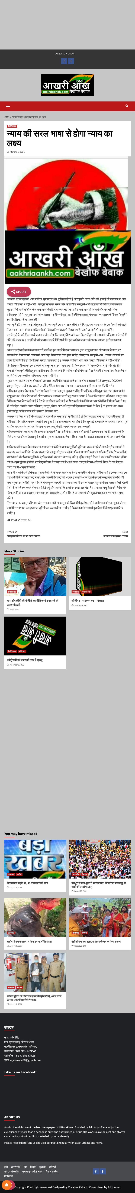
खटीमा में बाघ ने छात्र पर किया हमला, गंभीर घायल (29, 941)
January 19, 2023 (80, 605)
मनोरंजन (8, 1176)
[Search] (127, 106)
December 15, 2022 (16, 665)
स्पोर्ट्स (52, 1167)
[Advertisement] (67, 24)
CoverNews (96, 1187)
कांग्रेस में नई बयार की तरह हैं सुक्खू (24, 660)
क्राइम (42, 1167)
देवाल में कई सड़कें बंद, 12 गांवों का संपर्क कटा (27, 883)
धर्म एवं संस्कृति (11, 1171)
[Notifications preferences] (7, 1185)
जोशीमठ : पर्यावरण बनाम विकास (88, 601)
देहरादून (84, 874)
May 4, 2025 (13, 609)
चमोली (19, 874)
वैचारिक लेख (12, 126)
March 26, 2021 (17, 151)
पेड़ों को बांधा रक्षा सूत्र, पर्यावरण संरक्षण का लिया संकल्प (96, 941)
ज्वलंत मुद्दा (76, 592)
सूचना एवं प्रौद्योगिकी (32, 1171)
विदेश (33, 1167)
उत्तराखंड (11, 874)
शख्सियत (22, 651)
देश (25, 1167)
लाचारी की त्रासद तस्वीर (116, 534)
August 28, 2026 (15, 887)
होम (6, 1167)
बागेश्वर (84, 933)
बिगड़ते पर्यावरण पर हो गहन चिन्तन (23, 534)
